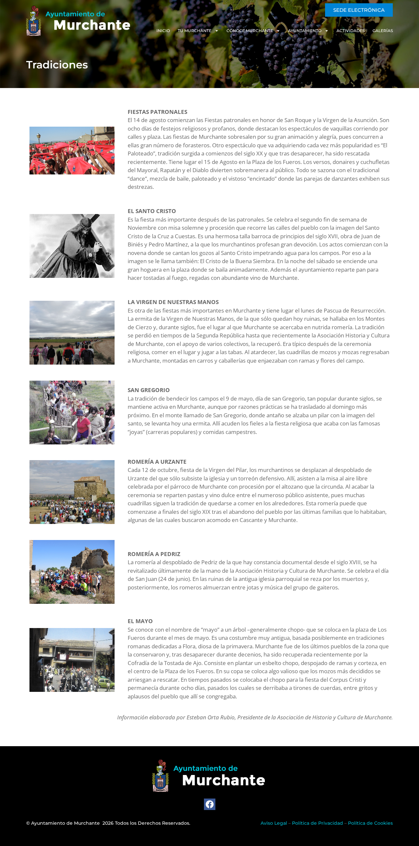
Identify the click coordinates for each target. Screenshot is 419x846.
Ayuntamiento (304, 30)
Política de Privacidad (317, 823)
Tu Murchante (194, 30)
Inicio (163, 30)
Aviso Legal (274, 823)
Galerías (383, 30)
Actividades (351, 30)
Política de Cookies (370, 823)
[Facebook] (209, 804)
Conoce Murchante (250, 30)
